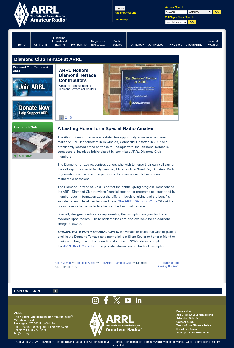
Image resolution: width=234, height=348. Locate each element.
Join (179, 314)
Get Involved (63, 262)
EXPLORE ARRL (27, 291)
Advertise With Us (187, 318)
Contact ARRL (185, 322)
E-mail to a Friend (187, 329)
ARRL (56, 13)
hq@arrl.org (21, 333)
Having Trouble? (168, 266)
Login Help (121, 19)
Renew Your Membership (199, 314)
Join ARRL (18, 78)
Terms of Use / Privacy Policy (193, 325)
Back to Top (171, 262)
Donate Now (19, 101)
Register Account (125, 12)
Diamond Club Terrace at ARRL (30, 69)
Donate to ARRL (85, 262)
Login (120, 8)
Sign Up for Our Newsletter (192, 332)
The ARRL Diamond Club (116, 262)
